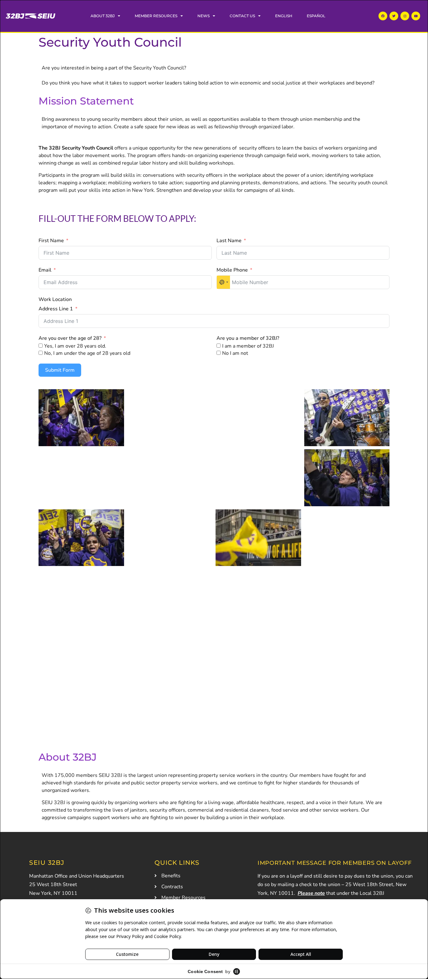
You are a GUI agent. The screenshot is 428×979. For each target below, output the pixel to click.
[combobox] (223, 282)
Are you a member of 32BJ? (248, 338)
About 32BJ (103, 15)
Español (316, 15)
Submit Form (60, 370)
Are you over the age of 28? (71, 338)
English (283, 15)
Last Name (229, 240)
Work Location (55, 299)
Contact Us (242, 15)
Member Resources (156, 15)
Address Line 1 (56, 308)
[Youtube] (415, 16)
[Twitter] (393, 16)
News (203, 15)
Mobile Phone (232, 270)
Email (45, 270)
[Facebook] (382, 16)
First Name (51, 240)
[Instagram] (404, 16)
